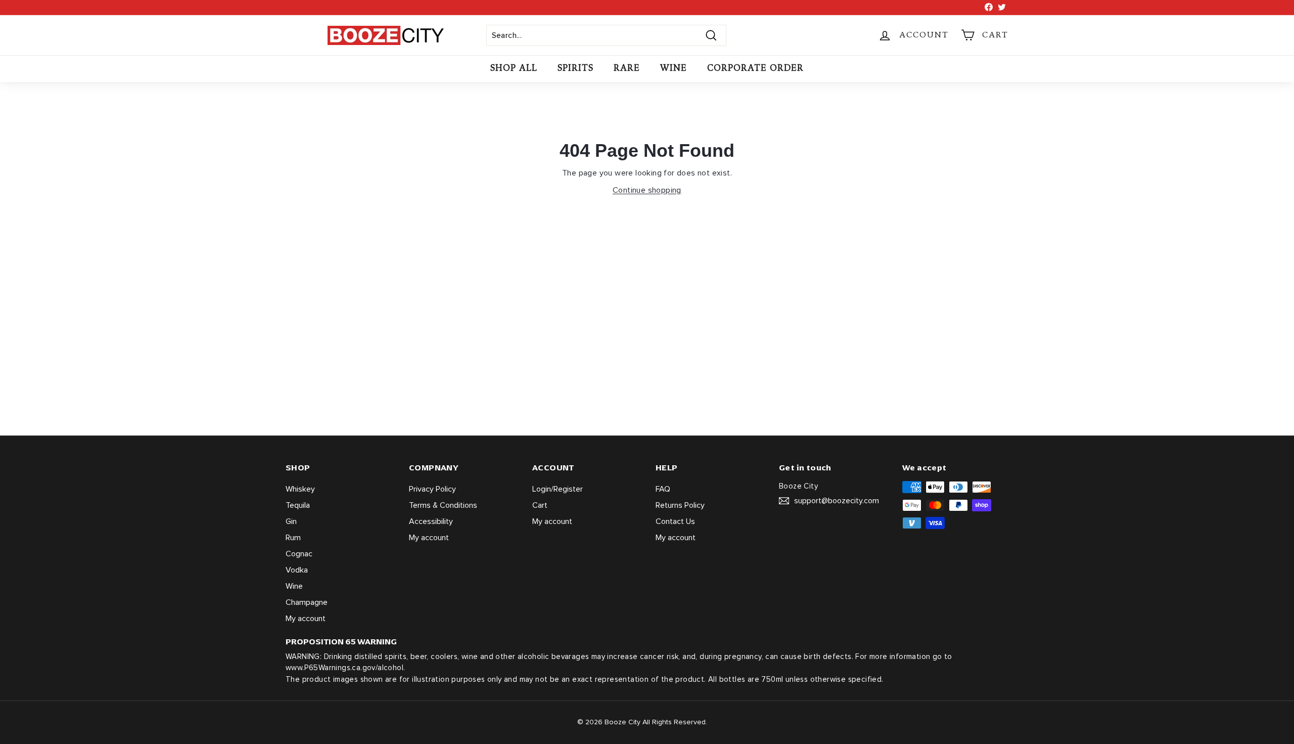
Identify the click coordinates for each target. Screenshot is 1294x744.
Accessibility (431, 521)
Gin (291, 521)
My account (306, 619)
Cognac (299, 554)
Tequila (298, 505)
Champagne (307, 602)
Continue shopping (647, 190)
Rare (627, 68)
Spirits (575, 68)
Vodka (297, 570)
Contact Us (675, 521)
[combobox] (606, 35)
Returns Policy (680, 505)
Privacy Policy (432, 489)
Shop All (513, 68)
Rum (293, 538)
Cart (539, 505)
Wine (673, 68)
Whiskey (300, 489)
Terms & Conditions (443, 505)
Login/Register (557, 489)
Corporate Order (755, 68)
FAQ (663, 489)
